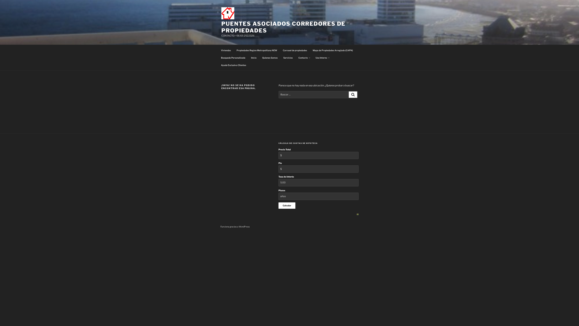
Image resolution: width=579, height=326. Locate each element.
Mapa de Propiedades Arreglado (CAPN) (333, 50)
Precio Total (284, 149)
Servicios (288, 57)
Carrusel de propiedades (295, 50)
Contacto (303, 57)
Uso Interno (321, 57)
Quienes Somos (270, 57)
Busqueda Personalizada (233, 57)
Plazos (281, 190)
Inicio (253, 57)
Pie (280, 163)
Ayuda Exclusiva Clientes (233, 65)
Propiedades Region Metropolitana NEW (257, 50)
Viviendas (226, 50)
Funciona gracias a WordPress (235, 226)
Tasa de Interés (286, 176)
